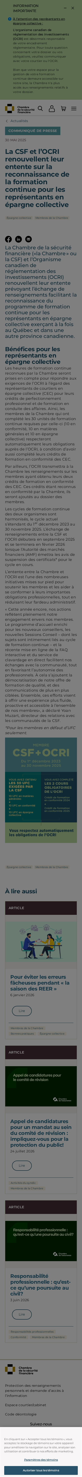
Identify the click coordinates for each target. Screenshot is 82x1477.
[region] (41, 1452)
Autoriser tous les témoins (41, 1470)
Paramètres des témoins (41, 1459)
